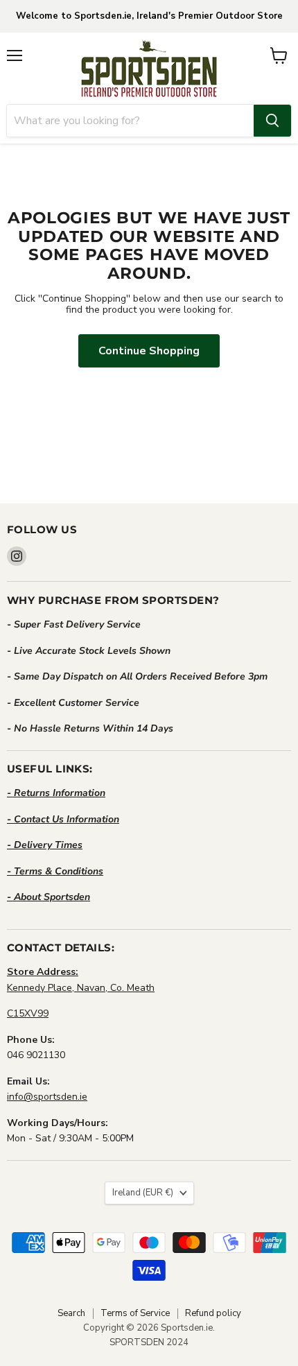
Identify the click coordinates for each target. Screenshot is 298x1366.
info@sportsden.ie (47, 1096)
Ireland (142, 1192)
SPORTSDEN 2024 (149, 1342)
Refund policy (213, 1313)
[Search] (272, 121)
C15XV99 (28, 1013)
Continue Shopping (149, 350)
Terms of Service (135, 1313)
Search (71, 1313)
